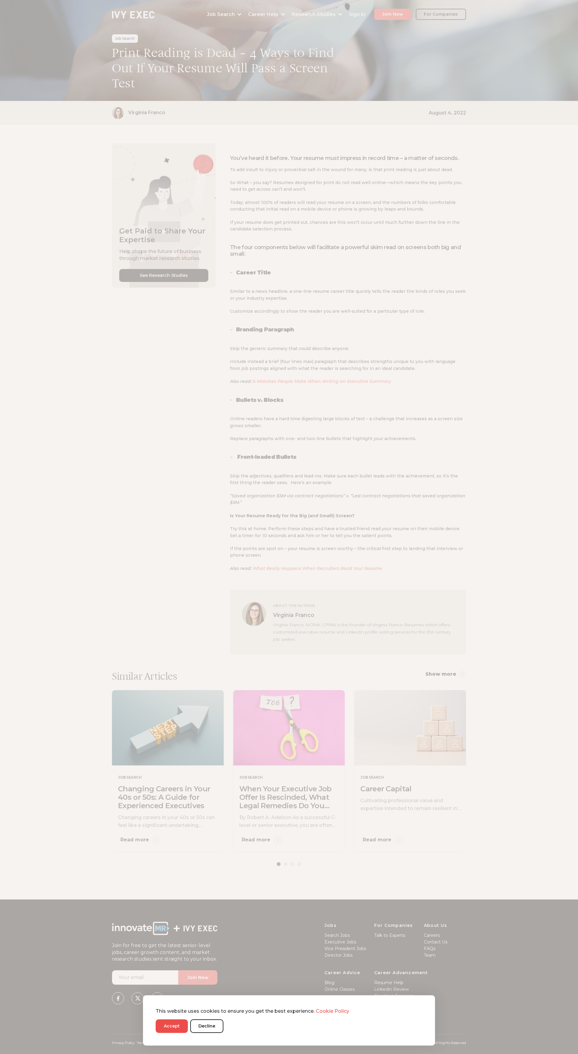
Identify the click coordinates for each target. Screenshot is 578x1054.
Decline (206, 1026)
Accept (172, 1026)
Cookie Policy (332, 1011)
